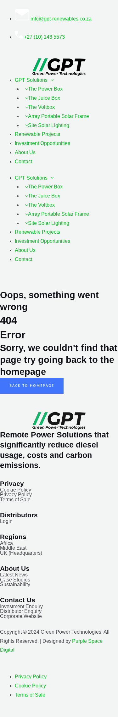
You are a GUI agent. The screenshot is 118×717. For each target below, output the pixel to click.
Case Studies (15, 579)
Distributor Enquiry (21, 611)
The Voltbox (41, 107)
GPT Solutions (31, 80)
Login (6, 521)
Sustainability (15, 584)
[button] (50, 80)
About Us (25, 152)
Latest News (14, 574)
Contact (23, 161)
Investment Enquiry (21, 606)
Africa (6, 543)
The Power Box (45, 89)
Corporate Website (21, 616)
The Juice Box (44, 98)
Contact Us (17, 599)
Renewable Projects (37, 134)
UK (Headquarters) (21, 553)
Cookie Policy (15, 489)
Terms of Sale (15, 499)
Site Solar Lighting (48, 125)
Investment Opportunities (42, 143)
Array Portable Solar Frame (58, 116)
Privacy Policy (16, 494)
